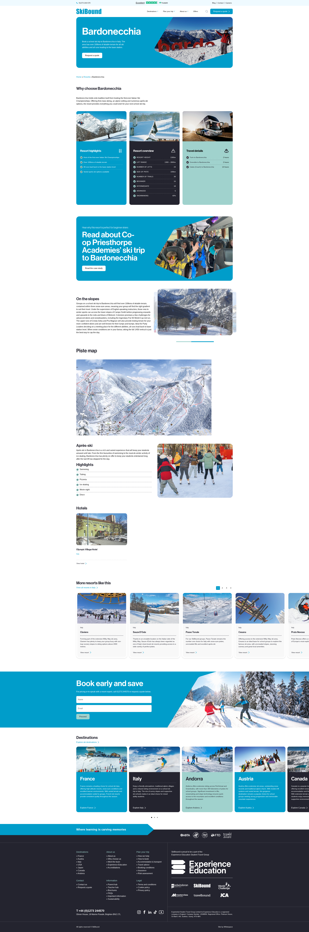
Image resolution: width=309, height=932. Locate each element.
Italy (137, 779)
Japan (80, 868)
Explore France (86, 808)
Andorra (194, 779)
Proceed (83, 717)
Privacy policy (144, 890)
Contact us (82, 884)
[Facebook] (144, 912)
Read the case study (94, 268)
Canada (299, 779)
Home (78, 77)
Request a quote (220, 11)
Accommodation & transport (150, 862)
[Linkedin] (150, 912)
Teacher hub (113, 887)
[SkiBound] (88, 11)
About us (183, 11)
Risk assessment (145, 873)
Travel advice (143, 865)
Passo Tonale (192, 632)
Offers (195, 11)
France (87, 779)
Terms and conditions (147, 884)
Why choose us (114, 859)
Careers (229, 3)
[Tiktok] (155, 912)
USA (80, 865)
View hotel (83, 564)
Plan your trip (168, 11)
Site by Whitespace (225, 927)
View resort (84, 653)
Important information (117, 896)
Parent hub (112, 884)
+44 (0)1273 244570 (91, 910)
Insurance (142, 870)
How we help (143, 856)
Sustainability (113, 899)
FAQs (110, 893)
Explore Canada (298, 808)
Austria (246, 779)
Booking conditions (146, 868)
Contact (221, 3)
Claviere (84, 632)
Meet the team (114, 862)
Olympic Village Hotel (86, 549)
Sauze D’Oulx (139, 632)
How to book (143, 859)
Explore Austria (245, 808)
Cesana (242, 632)
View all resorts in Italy (85, 588)
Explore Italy (138, 808)
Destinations (151, 11)
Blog (214, 3)
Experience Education (117, 865)
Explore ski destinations (86, 742)
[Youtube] (161, 912)
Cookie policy (144, 887)
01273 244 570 (84, 3)
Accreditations (114, 868)
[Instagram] (139, 912)
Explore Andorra (193, 808)
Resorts (87, 77)
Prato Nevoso (298, 632)
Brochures (112, 890)
